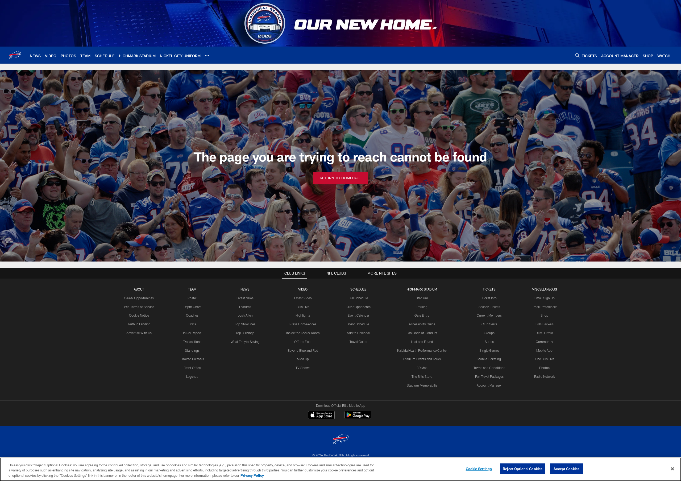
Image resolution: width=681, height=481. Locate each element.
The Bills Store (422, 376)
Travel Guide (358, 341)
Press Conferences (302, 324)
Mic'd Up (303, 359)
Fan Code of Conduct (422, 333)
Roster (192, 298)
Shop (544, 315)
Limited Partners (192, 359)
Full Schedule (358, 298)
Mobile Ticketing (489, 359)
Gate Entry (421, 315)
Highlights (303, 315)
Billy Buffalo (544, 333)
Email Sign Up (544, 298)
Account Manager (489, 385)
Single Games (489, 350)
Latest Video (303, 298)
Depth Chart (192, 307)
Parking (422, 307)
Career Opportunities (139, 298)
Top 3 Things (245, 333)
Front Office (192, 368)
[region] (340, 469)
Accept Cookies (566, 468)
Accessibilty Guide (422, 324)
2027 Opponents (358, 307)
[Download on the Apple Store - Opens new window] (321, 415)
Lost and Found (422, 341)
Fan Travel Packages (489, 376)
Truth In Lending (139, 324)
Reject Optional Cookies (522, 468)
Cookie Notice (139, 315)
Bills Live (303, 307)
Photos (544, 368)
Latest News (245, 298)
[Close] (672, 469)
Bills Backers (544, 324)
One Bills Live (544, 359)
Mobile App (544, 350)
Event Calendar (358, 315)
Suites (489, 341)
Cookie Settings (479, 468)
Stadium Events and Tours (422, 359)
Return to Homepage (341, 178)
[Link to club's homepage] (15, 55)
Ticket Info (489, 298)
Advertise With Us (139, 333)
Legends (192, 376)
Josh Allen (245, 315)
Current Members (489, 315)
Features (245, 307)
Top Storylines (245, 324)
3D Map (422, 368)
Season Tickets (489, 307)
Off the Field (303, 341)
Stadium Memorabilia (422, 385)
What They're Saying (245, 341)
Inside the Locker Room (303, 333)
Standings (192, 350)
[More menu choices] (207, 55)
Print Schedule (358, 324)
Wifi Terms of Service (139, 307)
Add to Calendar (358, 333)
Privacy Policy (252, 475)
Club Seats (489, 324)
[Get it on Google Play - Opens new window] (358, 417)
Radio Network (544, 376)
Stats (192, 324)
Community (544, 341)
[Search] (577, 55)
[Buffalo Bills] (340, 439)
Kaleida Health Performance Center (422, 350)
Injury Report (192, 333)
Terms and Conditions (489, 368)
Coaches (192, 315)
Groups (489, 333)
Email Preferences (544, 307)
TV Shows (303, 368)
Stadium (422, 298)
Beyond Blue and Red (303, 350)
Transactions (192, 341)
